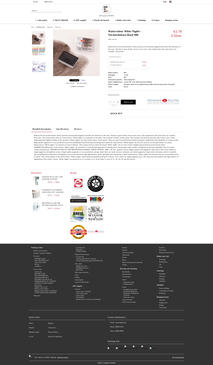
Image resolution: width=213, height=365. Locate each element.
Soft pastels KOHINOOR (130, 293)
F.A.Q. (31, 336)
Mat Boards (162, 293)
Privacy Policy (53, 332)
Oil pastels (126, 295)
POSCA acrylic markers (40, 251)
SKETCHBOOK (61, 20)
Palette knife (125, 255)
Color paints (42, 20)
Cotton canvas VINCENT (83, 291)
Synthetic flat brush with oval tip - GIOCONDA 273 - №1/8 (53, 191)
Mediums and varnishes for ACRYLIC (46, 291)
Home (32, 27)
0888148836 (119, 331)
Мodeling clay (163, 262)
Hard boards (162, 250)
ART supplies (81, 20)
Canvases (77, 289)
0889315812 (48, 2)
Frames (157, 20)
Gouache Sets (80, 257)
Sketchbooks (126, 272)
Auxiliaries (38, 266)
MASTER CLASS (40, 258)
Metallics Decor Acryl (41, 287)
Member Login (34, 332)
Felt (160, 264)
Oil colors (36, 256)
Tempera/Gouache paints (82, 254)
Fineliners (162, 247)
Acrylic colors (38, 269)
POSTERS (162, 274)
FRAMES (160, 285)
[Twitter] (180, 2)
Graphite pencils (128, 284)
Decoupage (162, 259)
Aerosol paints (79, 280)
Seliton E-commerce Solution (106, 363)
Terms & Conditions (55, 336)
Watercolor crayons (129, 297)
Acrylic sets (38, 272)
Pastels (124, 287)
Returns (31, 328)
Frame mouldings (164, 288)
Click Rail (162, 300)
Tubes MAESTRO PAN (42, 260)
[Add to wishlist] (180, 95)
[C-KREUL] (78, 214)
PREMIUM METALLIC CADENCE (45, 281)
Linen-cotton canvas (82, 293)
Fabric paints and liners (82, 272)
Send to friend (70, 83)
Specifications (62, 129)
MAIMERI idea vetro (82, 268)
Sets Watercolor (80, 247)
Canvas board (80, 295)
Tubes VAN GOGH (40, 262)
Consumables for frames (166, 291)
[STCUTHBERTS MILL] (78, 199)
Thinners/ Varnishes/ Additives (42, 253)
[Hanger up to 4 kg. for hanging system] (36, 181)
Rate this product (82, 83)
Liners (77, 275)
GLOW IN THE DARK (82, 282)
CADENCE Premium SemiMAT (44, 283)
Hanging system (171, 20)
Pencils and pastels (101, 20)
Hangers (161, 305)
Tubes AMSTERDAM (41, 275)
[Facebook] (177, 2)
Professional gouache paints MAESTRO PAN (89, 261)
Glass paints (78, 264)
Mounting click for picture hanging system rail (53, 204)
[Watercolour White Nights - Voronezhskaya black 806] (76, 75)
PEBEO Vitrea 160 (81, 266)
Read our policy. (63, 357)
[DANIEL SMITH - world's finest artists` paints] (95, 184)
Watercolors (50, 27)
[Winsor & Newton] (95, 214)
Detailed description (42, 129)
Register (51, 323)
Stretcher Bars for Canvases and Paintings (88, 299)
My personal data (178, 357)
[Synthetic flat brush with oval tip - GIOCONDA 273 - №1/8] (36, 194)
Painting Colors (40, 27)
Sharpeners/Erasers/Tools (166, 252)
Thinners (124, 250)
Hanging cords (163, 302)
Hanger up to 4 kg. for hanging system (52, 178)
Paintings (142, 20)
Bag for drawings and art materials (132, 262)
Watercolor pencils (128, 282)
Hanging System (163, 297)
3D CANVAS (80, 297)
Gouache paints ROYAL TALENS (86, 259)
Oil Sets (37, 264)
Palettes (124, 257)
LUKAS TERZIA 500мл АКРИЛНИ (45, 292)
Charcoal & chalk (127, 299)
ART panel (162, 276)
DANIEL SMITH (81, 251)
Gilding (77, 277)
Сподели (75, 80)
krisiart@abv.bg (120, 322)
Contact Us (52, 328)
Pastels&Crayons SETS (130, 289)
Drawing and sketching (128, 269)
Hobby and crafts (124, 20)
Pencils (124, 279)
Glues (161, 267)
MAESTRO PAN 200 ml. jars (43, 279)
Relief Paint (79, 270)
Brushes (124, 247)
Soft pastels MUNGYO (130, 291)
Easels (124, 260)
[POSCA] (95, 199)
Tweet (83, 80)
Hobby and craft (163, 256)
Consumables (163, 307)
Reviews (78, 129)
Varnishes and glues (128, 252)
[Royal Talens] (78, 184)
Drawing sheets (126, 274)
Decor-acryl (38, 285)
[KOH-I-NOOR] (78, 232)
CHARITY (162, 281)
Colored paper (126, 276)
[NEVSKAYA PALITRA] (95, 232)
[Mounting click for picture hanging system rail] (36, 207)
